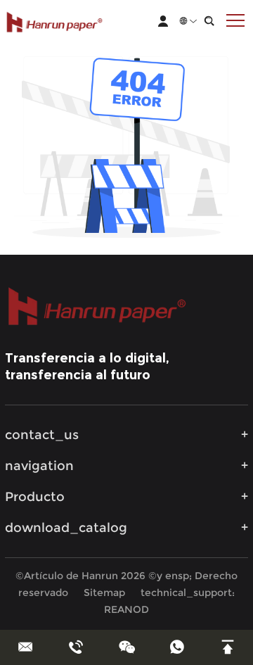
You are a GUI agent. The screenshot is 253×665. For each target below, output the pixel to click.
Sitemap (104, 592)
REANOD (126, 609)
